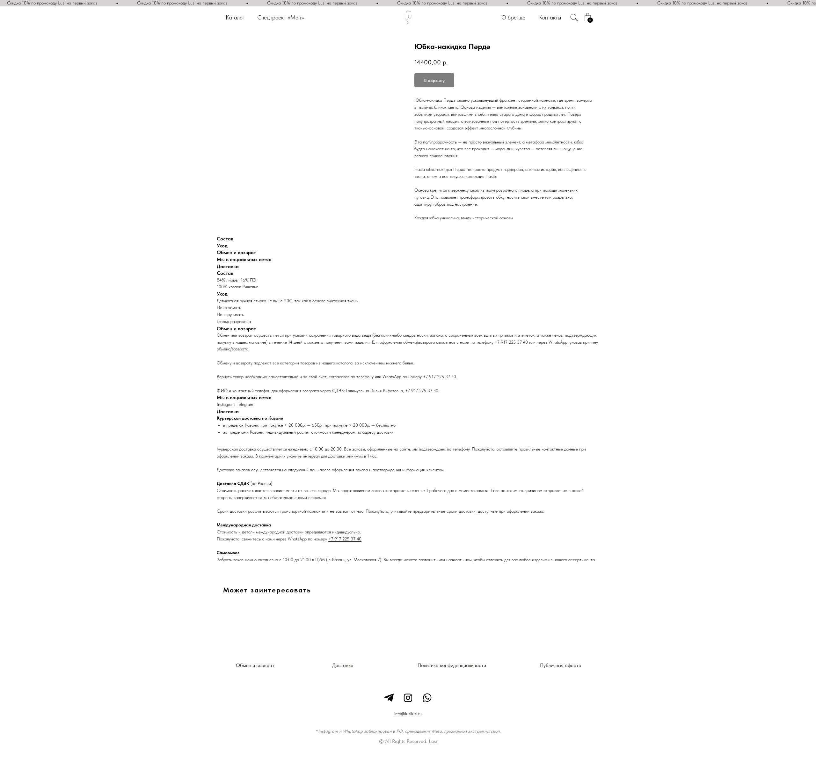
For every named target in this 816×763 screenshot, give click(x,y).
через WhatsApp (552, 342)
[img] (574, 17)
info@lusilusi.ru (408, 713)
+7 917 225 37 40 (511, 342)
